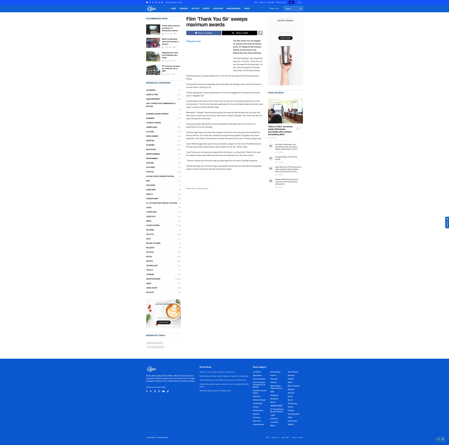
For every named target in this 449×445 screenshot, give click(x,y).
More (246, 8)
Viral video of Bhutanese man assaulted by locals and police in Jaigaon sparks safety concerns (286, 146)
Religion (150, 247)
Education (218, 8)
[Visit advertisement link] (163, 313)
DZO (300, 2)
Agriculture (152, 94)
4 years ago (167, 47)
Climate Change (153, 122)
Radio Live (274, 8)
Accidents (151, 90)
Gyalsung (150, 185)
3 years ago (167, 61)
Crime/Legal (152, 127)
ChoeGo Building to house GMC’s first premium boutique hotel (223, 380)
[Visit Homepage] (151, 8)
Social (149, 256)
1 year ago (167, 74)
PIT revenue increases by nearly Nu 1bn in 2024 (171, 68)
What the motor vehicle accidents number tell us (217, 372)
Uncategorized (153, 279)
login (193, 188)
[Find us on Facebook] (149, 2)
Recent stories (153, 243)
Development (152, 136)
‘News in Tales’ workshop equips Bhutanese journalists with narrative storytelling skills (280, 130)
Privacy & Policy (281, 2)
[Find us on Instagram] (156, 2)
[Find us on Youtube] (147, 2)
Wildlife (150, 292)
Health (149, 194)
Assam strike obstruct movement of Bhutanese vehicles (171, 28)
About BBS (270, 2)
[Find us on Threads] (159, 2)
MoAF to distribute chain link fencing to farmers (170, 41)
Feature (150, 163)
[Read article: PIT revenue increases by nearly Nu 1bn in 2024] (153, 70)
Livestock (151, 216)
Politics (195, 8)
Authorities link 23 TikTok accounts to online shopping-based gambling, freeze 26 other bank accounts (288, 169)
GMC (256, 2)
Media (148, 221)
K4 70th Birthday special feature (161, 203)
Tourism (150, 274)
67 (175, 61)
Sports (206, 8)
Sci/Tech (150, 252)
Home (173, 8)
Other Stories (152, 225)
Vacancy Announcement (155, 347)
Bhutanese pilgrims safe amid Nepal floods (215, 390)
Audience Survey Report (157, 114)
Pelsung (150, 230)
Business (184, 8)
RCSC (148, 239)
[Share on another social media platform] (260, 33)
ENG (291, 2)
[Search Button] (301, 8)
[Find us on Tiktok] (168, 391)
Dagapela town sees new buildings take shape (170, 55)
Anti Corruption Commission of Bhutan (161, 104)
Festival (150, 172)
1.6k (175, 74)
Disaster (150, 140)
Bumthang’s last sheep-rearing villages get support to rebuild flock (224, 376)
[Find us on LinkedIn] (162, 2)
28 (176, 34)
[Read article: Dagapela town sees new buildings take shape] (153, 56)
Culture (150, 131)
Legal (149, 207)
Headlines (151, 189)
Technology (152, 265)
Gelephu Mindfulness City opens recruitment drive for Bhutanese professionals (286, 181)
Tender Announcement (154, 343)
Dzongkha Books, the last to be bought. (286, 158)
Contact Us (262, 2)
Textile (149, 270)
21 (175, 47)
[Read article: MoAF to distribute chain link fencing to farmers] (153, 43)
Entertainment (153, 154)
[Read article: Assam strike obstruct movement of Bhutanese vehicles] (153, 29)
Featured (150, 167)
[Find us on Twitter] (153, 2)
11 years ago (168, 34)
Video (148, 283)
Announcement (234, 8)
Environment (152, 158)
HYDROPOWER (152, 198)
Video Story (151, 288)
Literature (151, 212)
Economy (150, 145)
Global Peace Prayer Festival (160, 176)
